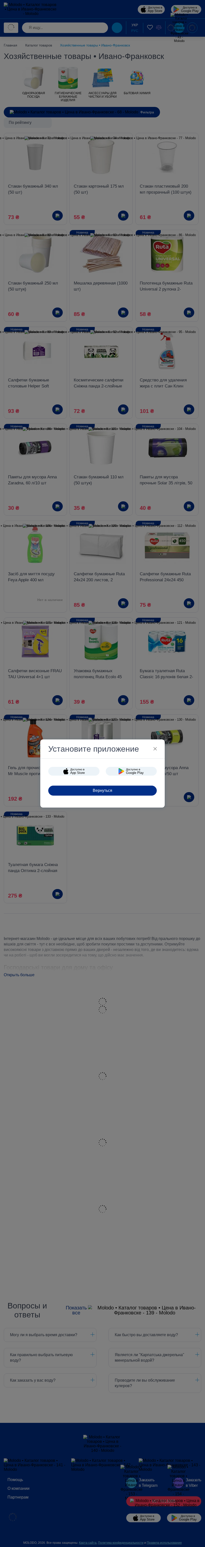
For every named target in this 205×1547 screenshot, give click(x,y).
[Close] (155, 748)
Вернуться (102, 790)
